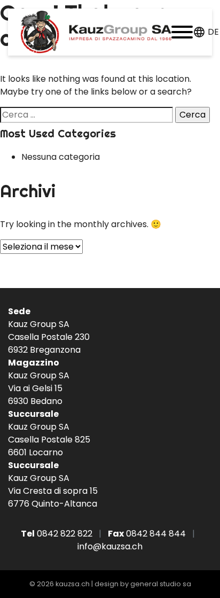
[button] (182, 32)
